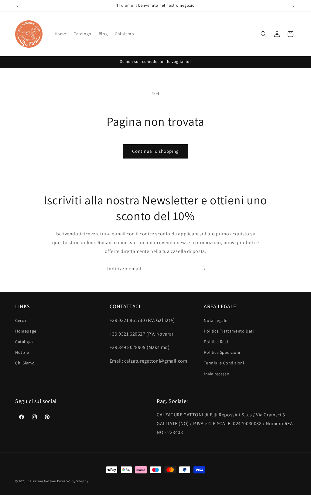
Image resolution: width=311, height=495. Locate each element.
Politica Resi (216, 341)
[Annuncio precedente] (17, 6)
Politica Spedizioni (222, 352)
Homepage (25, 331)
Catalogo (24, 341)
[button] (263, 34)
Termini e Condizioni (224, 363)
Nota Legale (215, 320)
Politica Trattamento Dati (229, 331)
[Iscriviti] (203, 269)
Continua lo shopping (155, 151)
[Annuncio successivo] (293, 6)
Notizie (22, 352)
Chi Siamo (25, 363)
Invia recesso (216, 374)
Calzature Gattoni (42, 481)
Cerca (20, 320)
